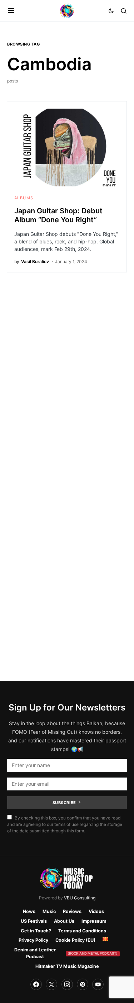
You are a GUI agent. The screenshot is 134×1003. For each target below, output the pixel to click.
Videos (96, 911)
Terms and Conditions (82, 930)
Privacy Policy (33, 940)
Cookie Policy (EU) (75, 940)
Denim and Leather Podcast (66, 953)
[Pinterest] (82, 984)
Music (49, 911)
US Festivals (34, 921)
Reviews (72, 911)
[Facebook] (36, 984)
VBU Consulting (79, 897)
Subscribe (64, 802)
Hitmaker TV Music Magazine (67, 966)
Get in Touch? (36, 930)
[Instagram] (67, 984)
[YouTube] (98, 984)
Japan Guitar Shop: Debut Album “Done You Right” (58, 215)
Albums (23, 197)
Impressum (93, 921)
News (29, 911)
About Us (64, 921)
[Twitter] (51, 984)
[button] (11, 10)
